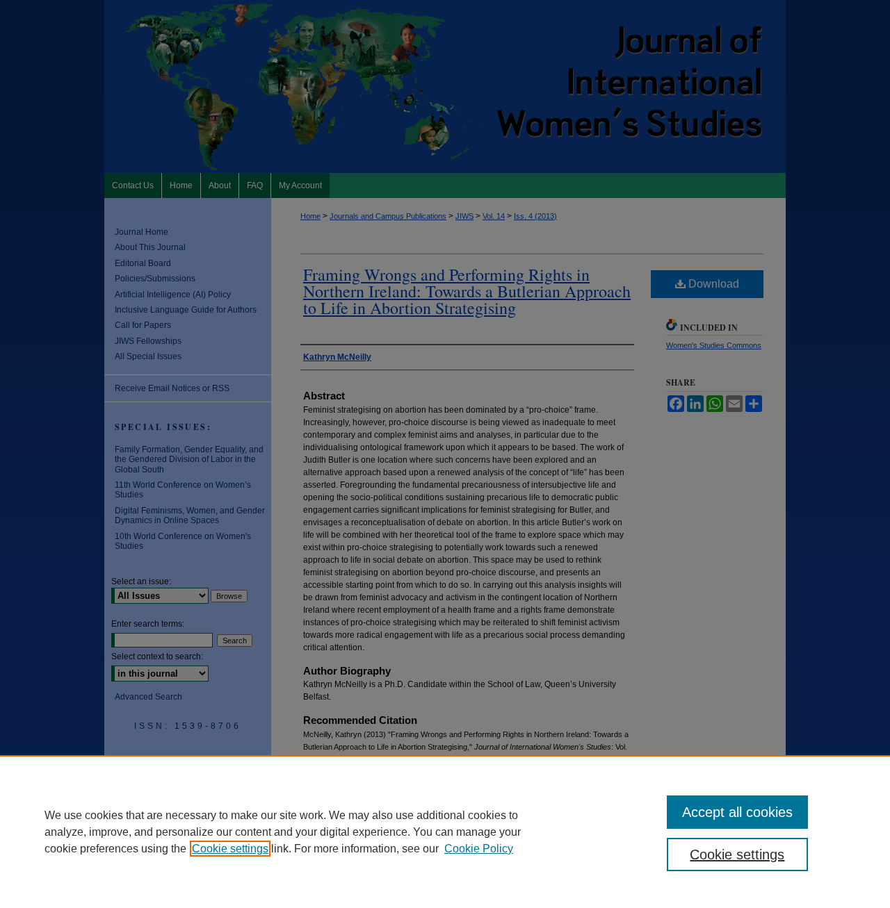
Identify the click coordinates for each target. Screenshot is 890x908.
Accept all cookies (737, 812)
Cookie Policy (478, 849)
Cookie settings (230, 849)
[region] (445, 831)
